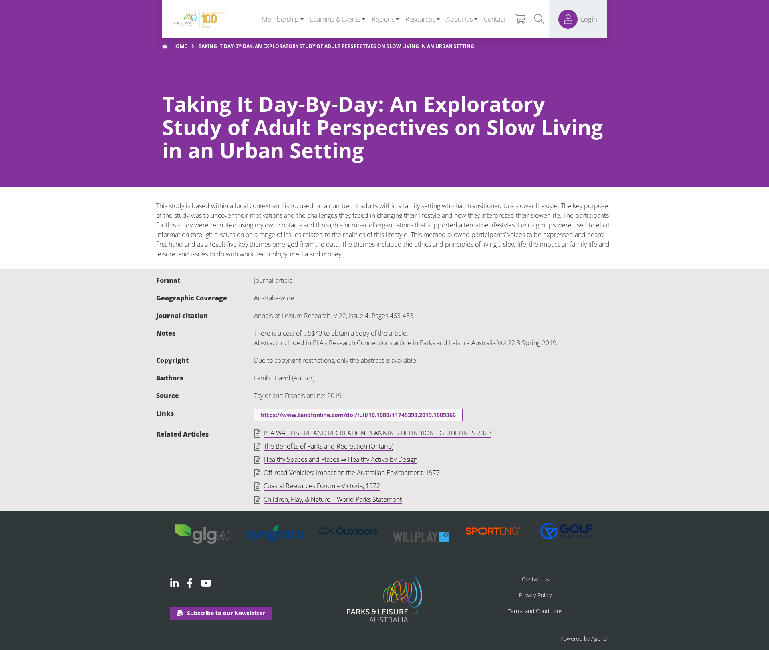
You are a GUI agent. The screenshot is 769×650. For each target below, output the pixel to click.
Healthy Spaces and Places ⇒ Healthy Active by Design (340, 460)
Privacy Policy (535, 595)
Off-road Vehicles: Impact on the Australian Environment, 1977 (352, 473)
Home (179, 46)
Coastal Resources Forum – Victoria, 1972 (322, 486)
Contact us (535, 579)
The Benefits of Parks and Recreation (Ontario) (328, 447)
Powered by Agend (583, 638)
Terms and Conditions (535, 611)
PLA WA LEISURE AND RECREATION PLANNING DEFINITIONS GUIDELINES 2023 (377, 433)
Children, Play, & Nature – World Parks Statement (333, 500)
